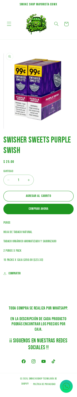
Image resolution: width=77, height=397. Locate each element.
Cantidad (8, 171)
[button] (9, 24)
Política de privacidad (44, 384)
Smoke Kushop (36, 378)
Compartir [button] (15, 273)
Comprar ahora (39, 209)
